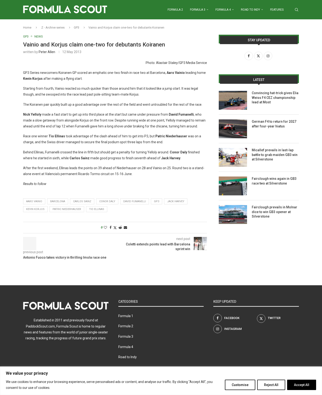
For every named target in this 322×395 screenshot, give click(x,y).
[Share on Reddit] (120, 227)
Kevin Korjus (35, 209)
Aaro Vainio (34, 201)
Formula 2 (175, 9)
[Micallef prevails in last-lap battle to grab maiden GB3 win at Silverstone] (233, 157)
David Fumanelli (134, 201)
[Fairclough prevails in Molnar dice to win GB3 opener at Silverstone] (233, 214)
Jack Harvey (175, 201)
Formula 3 (197, 9)
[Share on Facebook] (110, 227)
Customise (240, 385)
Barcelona (57, 201)
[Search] (296, 9)
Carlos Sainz (82, 201)
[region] (161, 380)
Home (27, 27)
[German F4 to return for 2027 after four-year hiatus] (233, 128)
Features (277, 9)
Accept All (301, 385)
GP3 (76, 27)
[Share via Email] (125, 227)
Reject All (271, 385)
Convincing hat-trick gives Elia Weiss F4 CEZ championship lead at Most (275, 97)
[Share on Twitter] (115, 228)
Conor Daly (107, 201)
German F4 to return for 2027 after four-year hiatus (274, 124)
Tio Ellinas (96, 209)
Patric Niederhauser (67, 209)
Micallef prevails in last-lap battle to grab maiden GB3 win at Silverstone (274, 154)
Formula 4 (223, 9)
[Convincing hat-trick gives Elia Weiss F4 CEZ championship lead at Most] (233, 100)
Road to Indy (250, 9)
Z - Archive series (53, 27)
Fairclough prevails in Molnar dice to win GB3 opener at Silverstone (274, 211)
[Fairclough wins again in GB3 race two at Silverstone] (233, 185)
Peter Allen (47, 52)
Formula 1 (125, 316)
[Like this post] (105, 227)
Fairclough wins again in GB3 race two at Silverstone (274, 181)
